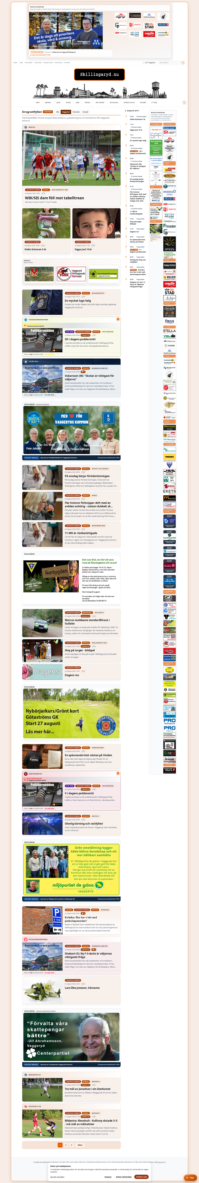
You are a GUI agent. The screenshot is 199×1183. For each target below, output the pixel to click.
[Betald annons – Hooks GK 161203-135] (169, 623)
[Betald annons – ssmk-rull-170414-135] (169, 637)
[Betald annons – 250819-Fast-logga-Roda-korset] (169, 272)
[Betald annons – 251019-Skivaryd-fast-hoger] (169, 753)
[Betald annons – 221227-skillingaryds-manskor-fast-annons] (169, 690)
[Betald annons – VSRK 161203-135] (71, 274)
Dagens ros (134, 232)
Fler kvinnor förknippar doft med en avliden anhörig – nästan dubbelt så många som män (138, 196)
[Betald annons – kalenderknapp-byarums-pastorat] (163, 34)
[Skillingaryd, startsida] (99, 74)
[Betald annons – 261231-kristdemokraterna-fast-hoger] (169, 581)
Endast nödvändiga (124, 1177)
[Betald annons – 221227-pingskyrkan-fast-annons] (169, 405)
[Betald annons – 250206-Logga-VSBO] (169, 336)
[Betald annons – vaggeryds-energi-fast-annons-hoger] (169, 770)
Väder (15, 63)
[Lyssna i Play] (118, 319)
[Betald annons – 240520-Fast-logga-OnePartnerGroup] (149, 15)
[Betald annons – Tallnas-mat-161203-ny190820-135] (169, 157)
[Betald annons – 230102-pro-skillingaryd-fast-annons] (169, 721)
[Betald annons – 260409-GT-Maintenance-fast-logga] (120, 25)
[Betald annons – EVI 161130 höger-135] (169, 498)
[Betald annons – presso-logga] (169, 457)
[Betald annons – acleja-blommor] (169, 298)
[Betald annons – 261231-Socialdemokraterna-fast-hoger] (169, 565)
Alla (57, 112)
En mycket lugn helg (138, 140)
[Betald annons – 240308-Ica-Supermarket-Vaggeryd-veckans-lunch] (169, 140)
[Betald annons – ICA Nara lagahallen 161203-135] (169, 133)
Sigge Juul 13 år (136, 130)
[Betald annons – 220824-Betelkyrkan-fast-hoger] (169, 368)
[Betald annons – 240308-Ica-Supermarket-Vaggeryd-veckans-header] (120, 16)
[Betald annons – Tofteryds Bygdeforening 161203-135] (169, 736)
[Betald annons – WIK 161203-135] (169, 605)
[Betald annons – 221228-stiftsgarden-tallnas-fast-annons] (163, 16)
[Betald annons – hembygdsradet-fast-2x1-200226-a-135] (169, 707)
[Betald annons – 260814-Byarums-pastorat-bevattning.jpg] (156, 233)
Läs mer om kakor (57, 1177)
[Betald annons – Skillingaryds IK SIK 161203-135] (169, 651)
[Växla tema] (184, 102)
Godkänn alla (141, 1177)
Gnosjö (85, 112)
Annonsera (58, 63)
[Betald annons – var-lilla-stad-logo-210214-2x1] (149, 25)
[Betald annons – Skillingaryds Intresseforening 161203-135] (169, 701)
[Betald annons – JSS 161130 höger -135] (169, 472)
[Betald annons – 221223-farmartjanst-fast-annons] (169, 225)
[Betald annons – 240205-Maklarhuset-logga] (169, 341)
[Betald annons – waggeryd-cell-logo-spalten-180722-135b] (169, 479)
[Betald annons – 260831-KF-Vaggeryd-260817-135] (156, 213)
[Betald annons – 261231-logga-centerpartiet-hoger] (169, 536)
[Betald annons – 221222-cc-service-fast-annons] (169, 440)
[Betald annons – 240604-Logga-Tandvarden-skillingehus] (169, 221)
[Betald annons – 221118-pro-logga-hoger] (169, 729)
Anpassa (108, 1177)
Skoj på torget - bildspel (136, 223)
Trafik (21, 63)
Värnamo (76, 112)
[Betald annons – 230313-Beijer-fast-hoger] (169, 278)
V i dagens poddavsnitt (138, 251)
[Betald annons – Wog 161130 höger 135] (169, 465)
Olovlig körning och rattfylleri (138, 261)
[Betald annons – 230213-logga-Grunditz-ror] (169, 192)
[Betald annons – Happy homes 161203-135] (169, 266)
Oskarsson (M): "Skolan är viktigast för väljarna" (138, 166)
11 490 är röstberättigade (136, 212)
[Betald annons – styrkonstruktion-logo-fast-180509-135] (169, 450)
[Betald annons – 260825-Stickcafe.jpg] (156, 178)
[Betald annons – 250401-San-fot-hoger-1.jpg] (169, 170)
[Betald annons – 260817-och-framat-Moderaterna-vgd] (71, 30)
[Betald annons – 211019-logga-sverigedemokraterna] (169, 551)
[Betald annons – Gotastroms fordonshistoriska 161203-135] (169, 670)
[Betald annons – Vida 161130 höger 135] (169, 486)
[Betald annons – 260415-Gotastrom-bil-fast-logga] (135, 15)
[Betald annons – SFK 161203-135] (169, 610)
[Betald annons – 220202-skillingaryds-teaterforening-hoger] (169, 744)
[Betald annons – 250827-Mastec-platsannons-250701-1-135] (156, 196)
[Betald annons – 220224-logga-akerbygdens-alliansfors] (169, 398)
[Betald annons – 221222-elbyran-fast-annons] (163, 25)
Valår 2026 (37, 63)
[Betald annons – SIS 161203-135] (169, 616)
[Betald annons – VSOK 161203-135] (39, 274)
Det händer (29, 63)
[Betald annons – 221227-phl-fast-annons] (120, 33)
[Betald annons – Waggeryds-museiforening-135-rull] (169, 677)
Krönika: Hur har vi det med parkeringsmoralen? (138, 272)
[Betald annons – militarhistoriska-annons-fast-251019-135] (169, 684)
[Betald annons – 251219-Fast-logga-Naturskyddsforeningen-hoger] (103, 274)
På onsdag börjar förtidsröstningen (137, 180)
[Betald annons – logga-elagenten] (149, 34)
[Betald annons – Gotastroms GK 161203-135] (169, 658)
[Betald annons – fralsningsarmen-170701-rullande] (169, 387)
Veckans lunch (48, 63)
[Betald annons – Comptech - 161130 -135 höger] (169, 505)
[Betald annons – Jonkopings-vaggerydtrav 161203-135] (169, 598)
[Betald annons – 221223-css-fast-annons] (169, 181)
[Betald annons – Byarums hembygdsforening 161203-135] (169, 760)
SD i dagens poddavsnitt (138, 152)
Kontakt (67, 63)
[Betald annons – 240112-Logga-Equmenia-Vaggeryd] (169, 393)
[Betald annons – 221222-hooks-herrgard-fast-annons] (169, 148)
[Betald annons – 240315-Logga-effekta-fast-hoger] (169, 186)
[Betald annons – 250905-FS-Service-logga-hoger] (135, 25)
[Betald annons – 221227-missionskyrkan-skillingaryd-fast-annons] (169, 382)
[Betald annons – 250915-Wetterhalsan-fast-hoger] (135, 34)
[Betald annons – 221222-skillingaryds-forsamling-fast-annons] (169, 417)
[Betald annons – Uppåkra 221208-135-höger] (169, 492)
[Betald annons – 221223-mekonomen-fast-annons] (169, 427)
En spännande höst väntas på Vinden (137, 241)
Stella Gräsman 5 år (137, 119)
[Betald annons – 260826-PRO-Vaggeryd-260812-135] (156, 163)
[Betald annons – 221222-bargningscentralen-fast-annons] (169, 434)
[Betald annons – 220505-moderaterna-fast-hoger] (169, 521)
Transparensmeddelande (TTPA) (40, 55)
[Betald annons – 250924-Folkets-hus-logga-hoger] (169, 311)
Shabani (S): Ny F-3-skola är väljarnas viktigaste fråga (137, 284)
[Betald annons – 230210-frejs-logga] (169, 321)
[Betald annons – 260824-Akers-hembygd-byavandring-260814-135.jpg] (156, 148)
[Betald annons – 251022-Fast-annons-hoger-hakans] (169, 176)
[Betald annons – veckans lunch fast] (169, 128)
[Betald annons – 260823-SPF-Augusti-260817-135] (156, 133)
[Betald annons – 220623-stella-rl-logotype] (169, 331)
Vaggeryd (66, 112)
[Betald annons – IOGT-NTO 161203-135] (169, 715)
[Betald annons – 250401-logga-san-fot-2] (169, 243)
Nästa (80, 1145)
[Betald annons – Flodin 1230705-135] (169, 345)
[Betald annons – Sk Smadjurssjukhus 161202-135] (169, 255)
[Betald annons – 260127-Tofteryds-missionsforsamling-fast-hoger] (169, 412)
